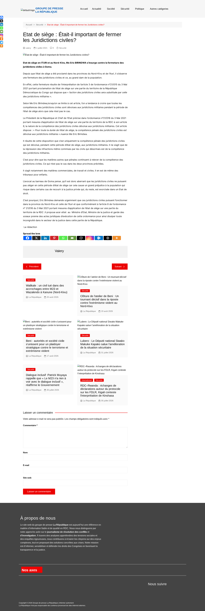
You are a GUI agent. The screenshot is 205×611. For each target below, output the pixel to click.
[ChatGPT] (108, 238)
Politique (139, 9)
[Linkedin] (45, 238)
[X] (36, 238)
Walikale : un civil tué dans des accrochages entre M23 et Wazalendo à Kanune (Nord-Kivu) (46, 289)
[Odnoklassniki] (1, 38)
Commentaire (30, 425)
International (87, 380)
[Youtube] (156, 589)
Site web (27, 478)
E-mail (26, 465)
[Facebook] (27, 238)
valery (28, 48)
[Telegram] (1, 42)
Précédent (33, 266)
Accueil (84, 9)
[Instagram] (90, 238)
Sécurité (125, 9)
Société (111, 9)
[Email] (72, 238)
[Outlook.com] (99, 238)
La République (35, 297)
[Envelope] (163, 589)
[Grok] (81, 238)
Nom (25, 452)
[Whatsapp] (63, 238)
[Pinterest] (54, 238)
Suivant (118, 266)
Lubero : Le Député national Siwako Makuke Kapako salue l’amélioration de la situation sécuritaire (102, 344)
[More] (117, 238)
